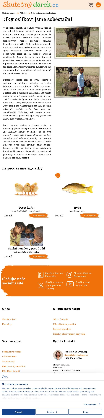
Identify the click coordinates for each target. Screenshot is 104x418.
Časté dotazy (8, 361)
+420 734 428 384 (73, 358)
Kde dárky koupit (11, 371)
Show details (90, 404)
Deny (85, 412)
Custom (50, 412)
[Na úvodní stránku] (45, 4)
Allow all (18, 412)
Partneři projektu (62, 329)
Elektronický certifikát (13, 366)
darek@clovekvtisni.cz (76, 355)
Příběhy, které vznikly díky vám (69, 333)
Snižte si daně (9, 356)
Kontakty (7, 324)
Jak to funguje (60, 319)
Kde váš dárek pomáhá (64, 324)
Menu (98, 7)
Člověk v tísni (9, 319)
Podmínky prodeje (11, 351)
